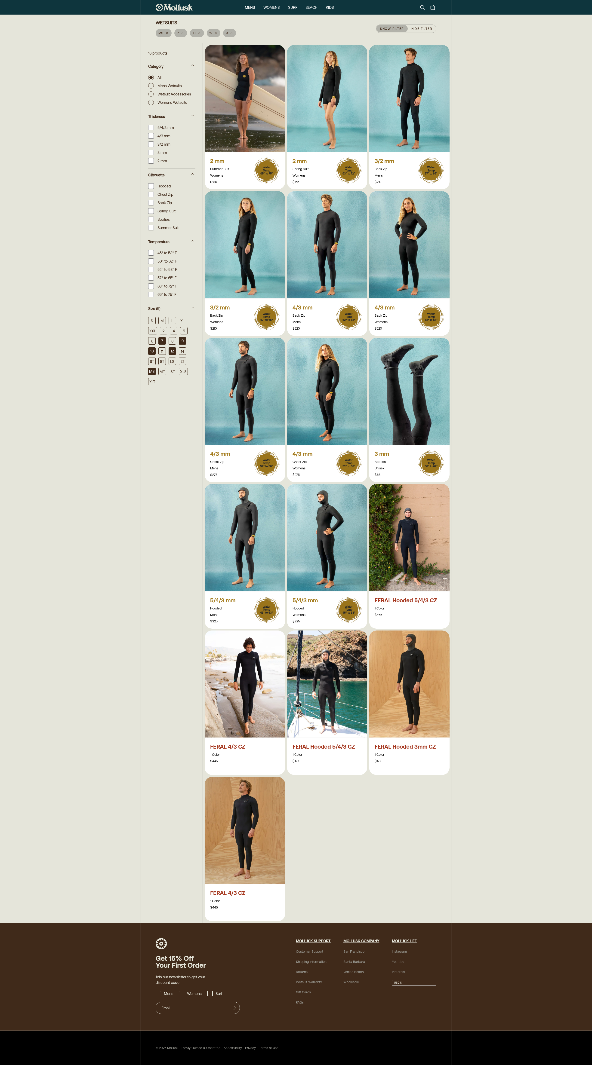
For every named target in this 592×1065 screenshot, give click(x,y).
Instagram (399, 951)
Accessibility (231, 1048)
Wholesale (351, 982)
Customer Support (309, 951)
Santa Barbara (354, 962)
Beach (311, 7)
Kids (330, 7)
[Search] (424, 7)
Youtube (398, 962)
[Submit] (234, 1008)
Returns (302, 972)
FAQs (300, 1002)
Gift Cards (303, 992)
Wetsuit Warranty (309, 982)
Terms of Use (268, 1048)
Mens (250, 7)
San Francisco (353, 951)
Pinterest (398, 972)
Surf (292, 7)
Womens (271, 7)
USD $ (398, 982)
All (159, 77)
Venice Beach (353, 972)
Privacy (250, 1048)
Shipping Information (311, 962)
